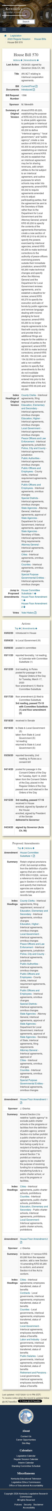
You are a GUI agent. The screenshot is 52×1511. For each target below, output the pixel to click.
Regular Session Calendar (26, 1459)
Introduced (27, 89)
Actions (17, 60)
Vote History (27, 612)
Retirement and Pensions (33, 1372)
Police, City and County (33, 448)
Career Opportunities (26, 1439)
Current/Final (28, 86)
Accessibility (29, 1507)
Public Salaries (28, 1356)
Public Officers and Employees (31, 469)
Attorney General (30, 544)
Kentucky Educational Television (26, 1478)
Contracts (25, 1292)
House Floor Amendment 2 (34, 605)
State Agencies (29, 508)
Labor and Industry (29, 1339)
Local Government (30, 428)
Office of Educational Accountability (26, 1485)
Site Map (26, 1443)
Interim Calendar (26, 1462)
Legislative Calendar (26, 1456)
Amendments (30, 60)
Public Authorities (30, 458)
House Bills (40, 39)
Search (26, 21)
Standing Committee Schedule (26, 1466)
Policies (18, 1504)
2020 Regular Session (19, 39)
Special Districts (29, 498)
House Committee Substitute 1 (30, 591)
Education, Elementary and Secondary (33, 406)
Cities (24, 554)
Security (27, 1504)
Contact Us (26, 1436)
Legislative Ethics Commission (26, 1482)
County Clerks (28, 395)
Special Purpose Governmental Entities (32, 576)
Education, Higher (30, 418)
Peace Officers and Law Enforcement (33, 440)
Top (17, 628)
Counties (26, 564)
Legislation (16, 35)
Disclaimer (38, 1504)
